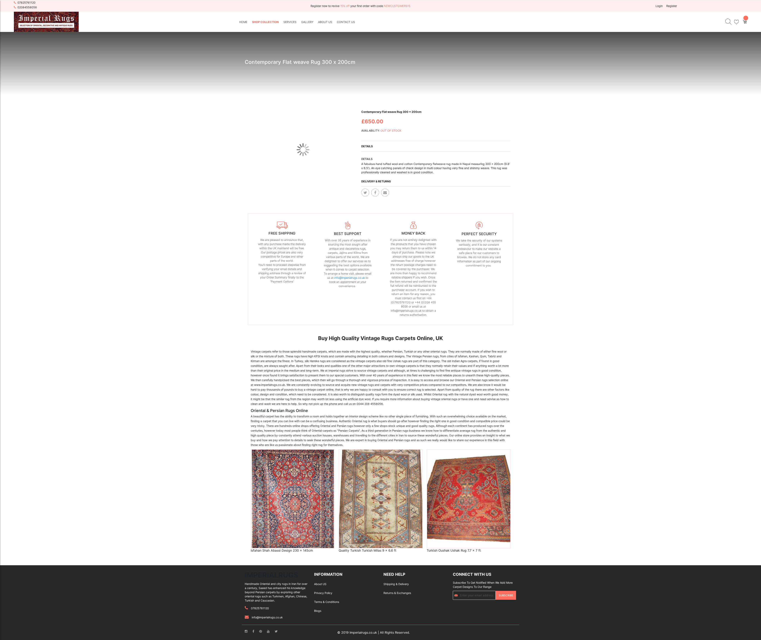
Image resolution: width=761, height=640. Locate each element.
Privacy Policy (323, 593)
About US (320, 584)
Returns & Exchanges (397, 593)
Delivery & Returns (376, 181)
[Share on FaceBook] (375, 192)
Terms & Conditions (326, 602)
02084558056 (27, 7)
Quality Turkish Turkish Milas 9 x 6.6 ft (367, 550)
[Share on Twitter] (365, 192)
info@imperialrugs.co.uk (349, 277)
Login (659, 6)
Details (367, 146)
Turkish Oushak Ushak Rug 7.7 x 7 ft (454, 550)
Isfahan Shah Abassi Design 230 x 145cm (282, 550)
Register (671, 6)
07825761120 (26, 2)
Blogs (317, 610)
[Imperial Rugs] (46, 21)
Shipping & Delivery (396, 584)
